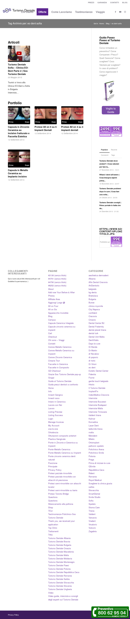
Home (51, 387)
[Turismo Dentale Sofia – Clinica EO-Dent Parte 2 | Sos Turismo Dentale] (19, 54)
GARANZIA (102, 2)
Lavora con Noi (55, 404)
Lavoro (51, 408)
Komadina (93, 421)
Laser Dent (94, 425)
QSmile (92, 466)
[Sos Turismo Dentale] (19, 15)
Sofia (91, 500)
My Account (53, 425)
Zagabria (93, 531)
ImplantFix (93, 391)
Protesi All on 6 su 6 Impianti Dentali (46, 128)
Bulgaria (92, 299)
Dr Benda (93, 346)
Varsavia (93, 517)
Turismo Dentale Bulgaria (59, 544)
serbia (91, 486)
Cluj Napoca (94, 309)
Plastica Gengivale (56, 439)
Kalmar (92, 418)
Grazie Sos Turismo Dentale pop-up (64, 374)
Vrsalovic (93, 524)
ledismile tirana (95, 428)
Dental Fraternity (96, 326)
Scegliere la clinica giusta (100, 483)
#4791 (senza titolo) (57, 278)
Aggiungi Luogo (56, 302)
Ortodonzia (53, 432)
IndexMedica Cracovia (99, 394)
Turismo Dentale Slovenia (60, 585)
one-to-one (53, 428)
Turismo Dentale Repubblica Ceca (63, 572)
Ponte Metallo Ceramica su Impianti (64, 452)
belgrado (92, 288)
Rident (91, 473)
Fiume (91, 377)
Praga (91, 459)
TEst (50, 510)
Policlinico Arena (96, 449)
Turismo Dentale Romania (60, 575)
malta (91, 432)
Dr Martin (93, 350)
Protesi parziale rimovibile (60, 473)
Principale (52, 466)
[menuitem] (91, 2)
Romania (93, 476)
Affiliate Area (54, 299)
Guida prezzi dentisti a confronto (63, 384)
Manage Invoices (56, 421)
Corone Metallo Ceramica (59, 346)
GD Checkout (54, 370)
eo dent (92, 367)
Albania (92, 278)
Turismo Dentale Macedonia (61, 551)
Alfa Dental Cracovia (98, 282)
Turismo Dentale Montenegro (61, 561)
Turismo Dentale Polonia (59, 568)
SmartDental (94, 493)
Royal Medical (95, 480)
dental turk (93, 333)
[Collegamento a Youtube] (120, 11)
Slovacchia (94, 490)
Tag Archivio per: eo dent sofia (25, 23)
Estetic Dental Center (98, 370)
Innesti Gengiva (55, 394)
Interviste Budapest (98, 404)
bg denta (93, 292)
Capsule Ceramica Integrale (61, 323)
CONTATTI (114, 2)
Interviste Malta (96, 408)
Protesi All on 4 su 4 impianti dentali (72, 128)
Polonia (92, 456)
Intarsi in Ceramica (56, 401)
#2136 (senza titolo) (57, 275)
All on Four (53, 306)
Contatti (51, 343)
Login (50, 418)
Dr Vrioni (92, 364)
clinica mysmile (96, 306)
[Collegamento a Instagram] (125, 11)
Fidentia (92, 374)
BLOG (124, 2)
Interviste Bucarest (97, 401)
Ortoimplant (94, 442)
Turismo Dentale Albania (59, 538)
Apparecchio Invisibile (58, 312)
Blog (50, 316)
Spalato (92, 503)
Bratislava (93, 295)
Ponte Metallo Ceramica (59, 449)
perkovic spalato (96, 445)
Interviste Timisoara (98, 411)
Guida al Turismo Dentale (59, 381)
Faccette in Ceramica (58, 364)
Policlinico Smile (96, 452)
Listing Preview (55, 411)
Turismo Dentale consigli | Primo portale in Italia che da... (110, 205)
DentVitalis (94, 340)
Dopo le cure (94, 343)
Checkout (52, 336)
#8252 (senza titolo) (57, 285)
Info (50, 391)
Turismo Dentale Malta (58, 555)
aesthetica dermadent (98, 275)
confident (93, 312)
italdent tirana (95, 415)
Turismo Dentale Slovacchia (61, 582)
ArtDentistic (94, 285)
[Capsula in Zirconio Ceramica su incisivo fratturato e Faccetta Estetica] (19, 115)
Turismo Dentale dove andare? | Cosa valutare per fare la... (109, 164)
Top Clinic (52, 527)
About (51, 288)
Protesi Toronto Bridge (58, 493)
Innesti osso (53, 398)
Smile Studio (94, 497)
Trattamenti (53, 531)
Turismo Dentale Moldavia (60, 558)
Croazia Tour (54, 360)
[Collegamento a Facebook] (115, 11)
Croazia (92, 319)
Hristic (91, 384)
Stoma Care (94, 507)
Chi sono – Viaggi (56, 340)
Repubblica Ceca (96, 469)
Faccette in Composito (58, 367)
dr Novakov (94, 353)
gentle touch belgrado (98, 381)
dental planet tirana (97, 329)
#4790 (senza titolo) (57, 282)
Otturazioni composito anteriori (62, 435)
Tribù (50, 534)
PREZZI (91, 2)
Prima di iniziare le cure (99, 463)
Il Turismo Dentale (97, 387)
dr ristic (92, 360)
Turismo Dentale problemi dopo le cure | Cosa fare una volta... (110, 191)
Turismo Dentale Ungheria (60, 589)
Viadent (92, 520)
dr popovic (93, 357)
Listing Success (55, 415)
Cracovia (93, 316)
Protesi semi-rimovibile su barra (62, 490)
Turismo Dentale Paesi (58, 565)
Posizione (52, 463)
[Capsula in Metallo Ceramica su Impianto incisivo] (19, 159)
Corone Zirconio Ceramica (60, 357)
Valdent (92, 514)
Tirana (91, 510)
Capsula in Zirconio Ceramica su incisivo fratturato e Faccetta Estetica (18, 131)
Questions (53, 497)
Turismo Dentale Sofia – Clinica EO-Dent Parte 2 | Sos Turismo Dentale (18, 69)
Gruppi (51, 377)
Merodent (93, 435)
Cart (50, 333)
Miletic (92, 439)
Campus (52, 319)
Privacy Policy (55, 469)
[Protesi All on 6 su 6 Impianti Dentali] (46, 115)
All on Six (52, 309)
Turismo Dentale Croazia (59, 548)
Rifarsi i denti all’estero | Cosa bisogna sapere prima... (109, 177)
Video (50, 592)
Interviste (93, 398)
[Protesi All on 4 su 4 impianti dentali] (72, 115)
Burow (91, 302)
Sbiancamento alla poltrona (60, 503)
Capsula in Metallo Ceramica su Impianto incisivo (18, 173)
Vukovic (92, 527)
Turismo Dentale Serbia (59, 579)
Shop (50, 507)
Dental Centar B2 (96, 323)
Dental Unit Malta (96, 336)
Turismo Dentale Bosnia (59, 541)
